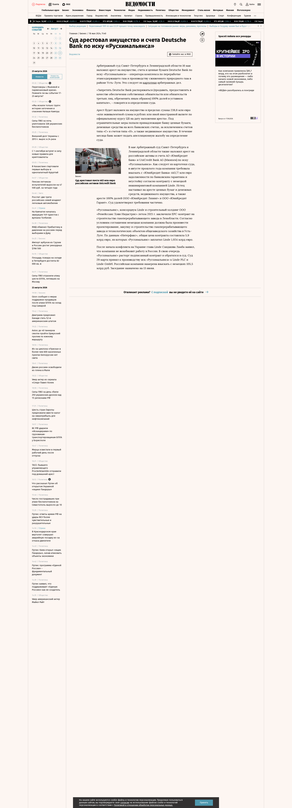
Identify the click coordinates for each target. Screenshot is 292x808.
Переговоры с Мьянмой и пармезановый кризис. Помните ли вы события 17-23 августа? (47, 91)
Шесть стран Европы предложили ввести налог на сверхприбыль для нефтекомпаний (46, 414)
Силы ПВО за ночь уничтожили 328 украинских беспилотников (47, 123)
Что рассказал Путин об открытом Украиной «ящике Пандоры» (45, 486)
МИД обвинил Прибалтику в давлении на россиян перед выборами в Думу (47, 230)
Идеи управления (74, 15)
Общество (174, 10)
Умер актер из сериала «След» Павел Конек (44, 381)
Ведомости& (101, 15)
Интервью (218, 10)
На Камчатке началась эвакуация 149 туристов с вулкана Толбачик (45, 214)
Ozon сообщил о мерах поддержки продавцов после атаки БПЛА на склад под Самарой (46, 301)
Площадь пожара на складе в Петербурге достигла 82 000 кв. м (47, 260)
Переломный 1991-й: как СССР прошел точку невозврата (117, 26)
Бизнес (65, 10)
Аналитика (116, 15)
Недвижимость (145, 10)
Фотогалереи (243, 10)
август (54, 28)
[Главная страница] (140, 4)
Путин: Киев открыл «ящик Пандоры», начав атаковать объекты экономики (47, 553)
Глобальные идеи (50, 10)
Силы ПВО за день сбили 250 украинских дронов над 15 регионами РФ (46, 394)
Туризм (247, 15)
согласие (124, 802)
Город (89, 15)
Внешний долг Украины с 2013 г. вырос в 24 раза (45, 137)
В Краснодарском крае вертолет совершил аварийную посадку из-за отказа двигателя (46, 536)
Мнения (230, 10)
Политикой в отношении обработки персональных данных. (143, 805)
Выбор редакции (77, 26)
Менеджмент (188, 10)
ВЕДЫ (38, 15)
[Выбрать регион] (234, 4)
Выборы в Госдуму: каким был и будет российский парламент (240, 26)
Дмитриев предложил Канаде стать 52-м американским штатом (44, 318)
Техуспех (198, 15)
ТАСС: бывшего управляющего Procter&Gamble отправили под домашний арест (46, 469)
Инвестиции (105, 10)
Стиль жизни (204, 10)
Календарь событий (37, 28)
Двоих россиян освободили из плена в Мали (46, 369)
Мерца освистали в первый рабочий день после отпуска (46, 452)
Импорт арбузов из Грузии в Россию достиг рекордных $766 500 (47, 245)
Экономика (77, 10)
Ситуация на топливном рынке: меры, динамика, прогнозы (177, 26)
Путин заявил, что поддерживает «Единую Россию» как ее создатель (46, 586)
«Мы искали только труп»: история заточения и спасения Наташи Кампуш (46, 108)
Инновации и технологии (178, 15)
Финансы (91, 10)
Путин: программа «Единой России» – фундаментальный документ (46, 570)
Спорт (221, 15)
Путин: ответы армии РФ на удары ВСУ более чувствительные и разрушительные (47, 519)
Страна (138, 15)
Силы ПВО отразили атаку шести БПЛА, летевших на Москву (46, 278)
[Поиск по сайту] (241, 4)
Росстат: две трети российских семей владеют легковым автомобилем (46, 200)
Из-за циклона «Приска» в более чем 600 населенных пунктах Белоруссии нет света (46, 353)
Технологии (119, 10)
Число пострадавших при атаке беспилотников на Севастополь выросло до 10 (47, 501)
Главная (73, 33)
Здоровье (210, 15)
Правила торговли (53, 15)
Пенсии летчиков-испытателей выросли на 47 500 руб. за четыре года (47, 184)
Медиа (131, 10)
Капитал (128, 15)
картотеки (150, 82)
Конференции (234, 15)
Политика (160, 10)
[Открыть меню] (259, 4)
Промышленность (154, 15)
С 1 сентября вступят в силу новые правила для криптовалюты (46, 154)
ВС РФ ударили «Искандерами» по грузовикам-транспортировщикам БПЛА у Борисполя (47, 434)
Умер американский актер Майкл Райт (46, 600)
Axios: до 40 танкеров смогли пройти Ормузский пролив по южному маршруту (46, 335)
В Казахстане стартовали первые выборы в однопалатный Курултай (45, 169)
